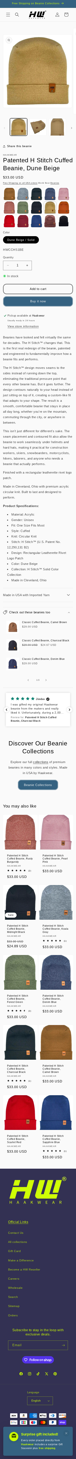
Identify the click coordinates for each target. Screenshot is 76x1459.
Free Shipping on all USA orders (20, 183)
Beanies (54, 183)
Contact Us (16, 1232)
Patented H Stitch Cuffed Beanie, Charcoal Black (17, 1069)
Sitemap (13, 1306)
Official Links (18, 1222)
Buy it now (38, 301)
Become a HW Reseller (24, 1269)
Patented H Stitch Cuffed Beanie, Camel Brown (53, 1069)
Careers (13, 1278)
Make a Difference (21, 1260)
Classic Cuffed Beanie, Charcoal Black (45, 640)
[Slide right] (71, 128)
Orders (13, 1315)
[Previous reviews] (6, 709)
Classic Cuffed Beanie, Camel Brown (44, 622)
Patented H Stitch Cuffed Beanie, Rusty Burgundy (20, 858)
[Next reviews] (69, 709)
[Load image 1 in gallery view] (18, 127)
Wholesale (15, 1287)
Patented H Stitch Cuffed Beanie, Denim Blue (53, 998)
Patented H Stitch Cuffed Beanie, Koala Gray (56, 928)
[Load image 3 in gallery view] (57, 127)
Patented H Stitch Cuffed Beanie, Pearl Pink (55, 858)
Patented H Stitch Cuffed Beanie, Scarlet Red (17, 1139)
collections (40, 762)
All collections (17, 1242)
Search (13, 1297)
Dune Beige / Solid (21, 239)
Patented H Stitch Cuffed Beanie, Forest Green (17, 998)
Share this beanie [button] (19, 146)
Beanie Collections (38, 785)
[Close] (66, 1433)
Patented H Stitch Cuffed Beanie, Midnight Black (17, 928)
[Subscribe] (63, 1345)
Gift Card (14, 1251)
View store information (23, 326)
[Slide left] (4, 128)
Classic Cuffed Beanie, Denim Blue (43, 659)
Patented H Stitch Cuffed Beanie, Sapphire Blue (53, 1139)
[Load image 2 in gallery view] (37, 127)
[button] (8, 14)
